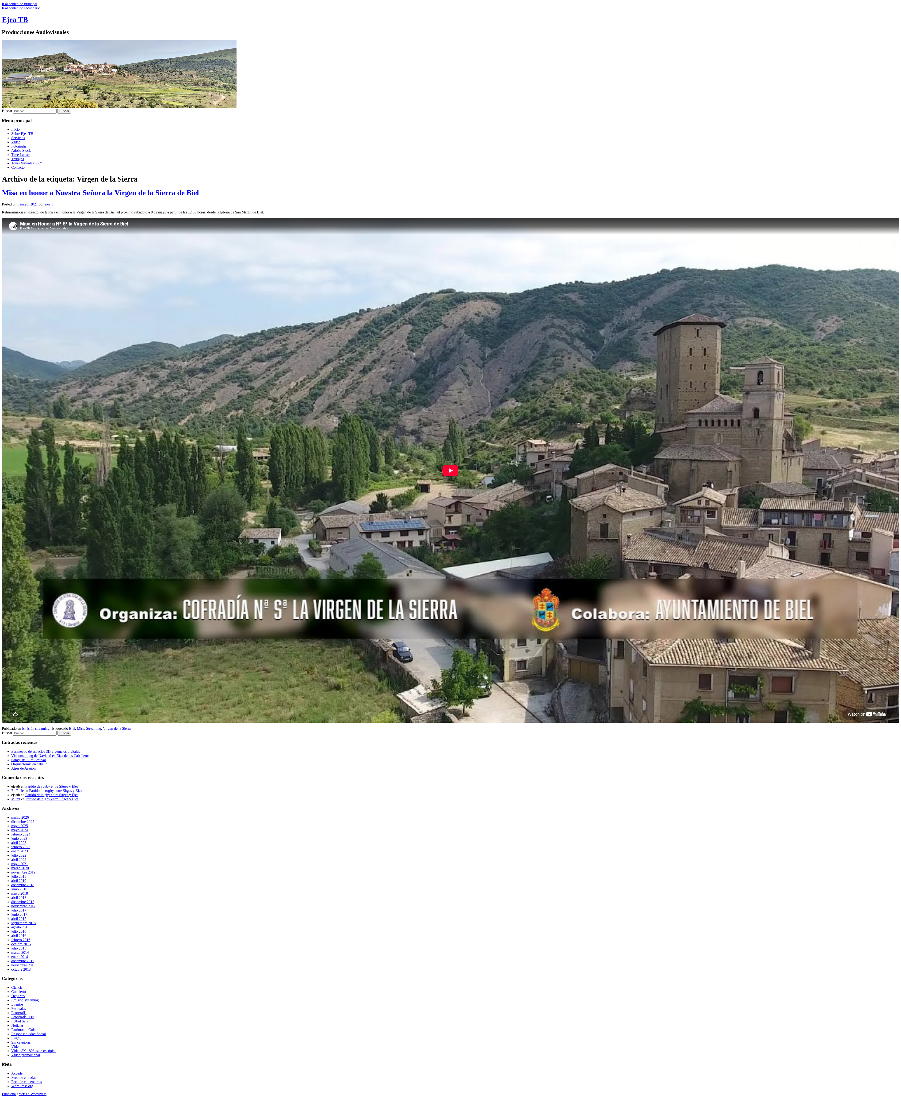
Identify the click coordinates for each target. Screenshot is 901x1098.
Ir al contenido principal (19, 4)
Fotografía (19, 146)
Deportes (18, 996)
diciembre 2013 (22, 961)
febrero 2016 (20, 940)
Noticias (17, 1025)
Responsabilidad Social (28, 1034)
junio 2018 (19, 889)
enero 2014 (19, 957)
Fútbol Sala (19, 1021)
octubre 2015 (21, 944)
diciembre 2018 (22, 885)
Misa (80, 728)
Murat (15, 799)
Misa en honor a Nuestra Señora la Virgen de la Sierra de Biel (100, 192)
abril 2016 (18, 936)
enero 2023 (19, 851)
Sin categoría (21, 1042)
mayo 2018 (19, 893)
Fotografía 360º (22, 1017)
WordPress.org (22, 1086)
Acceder (17, 1073)
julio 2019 (18, 876)
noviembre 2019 (23, 872)
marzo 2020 (20, 868)
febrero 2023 (20, 847)
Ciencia (17, 987)
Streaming (93, 728)
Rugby (16, 1038)
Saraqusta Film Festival (28, 760)
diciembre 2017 (22, 902)
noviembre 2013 (23, 965)
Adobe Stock (21, 150)
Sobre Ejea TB (22, 134)
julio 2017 (18, 910)
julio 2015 (18, 948)
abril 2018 (18, 898)
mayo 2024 (19, 830)
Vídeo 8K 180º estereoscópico (33, 1051)
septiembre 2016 (23, 923)
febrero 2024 (20, 834)
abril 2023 (18, 843)
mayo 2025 (19, 826)
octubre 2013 (21, 969)
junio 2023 (19, 838)
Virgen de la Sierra (117, 728)
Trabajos (17, 159)
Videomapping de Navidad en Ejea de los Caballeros (50, 756)
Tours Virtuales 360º (26, 163)
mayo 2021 (19, 864)
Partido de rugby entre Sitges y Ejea (51, 786)
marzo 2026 (20, 817)
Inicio (15, 129)
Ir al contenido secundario (21, 8)
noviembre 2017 (23, 906)
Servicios (18, 138)
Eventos (17, 1004)
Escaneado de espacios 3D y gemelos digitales (45, 751)
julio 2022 (18, 855)
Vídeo (15, 142)
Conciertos (19, 992)
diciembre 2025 (22, 822)
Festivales (18, 1009)
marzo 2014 (20, 952)
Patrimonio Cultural (25, 1030)
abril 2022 (18, 860)
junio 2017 (19, 914)
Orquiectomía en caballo (29, 764)
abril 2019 (18, 881)
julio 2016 (18, 931)
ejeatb (49, 204)
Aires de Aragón (23, 768)
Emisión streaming (36, 728)
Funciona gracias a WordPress (24, 1094)
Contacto (18, 167)
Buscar (7, 111)
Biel (72, 728)
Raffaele (17, 791)
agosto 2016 (20, 927)
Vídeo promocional (25, 1055)
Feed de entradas (23, 1077)
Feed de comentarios (26, 1082)
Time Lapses (20, 155)
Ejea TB (15, 19)
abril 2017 (18, 919)
